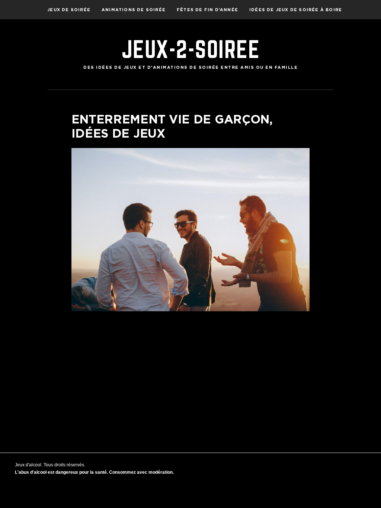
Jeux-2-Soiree (190, 49)
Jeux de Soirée (68, 9)
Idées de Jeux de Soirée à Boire (295, 9)
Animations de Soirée (134, 9)
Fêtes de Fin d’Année (207, 9)
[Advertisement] (190, 371)
